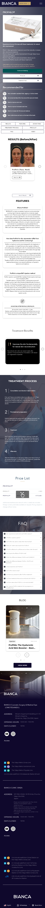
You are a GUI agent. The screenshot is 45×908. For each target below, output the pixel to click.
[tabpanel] (22, 351)
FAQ (11, 131)
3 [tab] (25, 369)
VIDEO (33, 131)
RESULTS (8, 124)
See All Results (22, 195)
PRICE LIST (33, 128)
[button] (7, 905)
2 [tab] (22, 369)
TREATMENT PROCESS (12, 128)
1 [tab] (20, 369)
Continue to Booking (22, 70)
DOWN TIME (37, 124)
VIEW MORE (22, 665)
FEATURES (22, 124)
